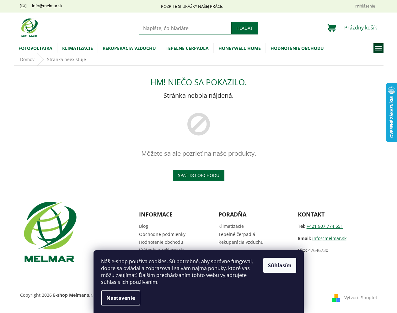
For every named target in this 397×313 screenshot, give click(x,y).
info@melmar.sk (329, 238)
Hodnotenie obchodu (161, 242)
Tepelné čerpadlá (236, 234)
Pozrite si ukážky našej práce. (192, 6)
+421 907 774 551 (325, 226)
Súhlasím (280, 265)
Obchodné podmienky (162, 234)
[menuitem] (35, 48)
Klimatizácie (231, 226)
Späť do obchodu (198, 175)
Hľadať (244, 28)
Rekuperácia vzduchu (241, 242)
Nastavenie (120, 298)
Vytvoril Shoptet (360, 297)
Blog (143, 226)
